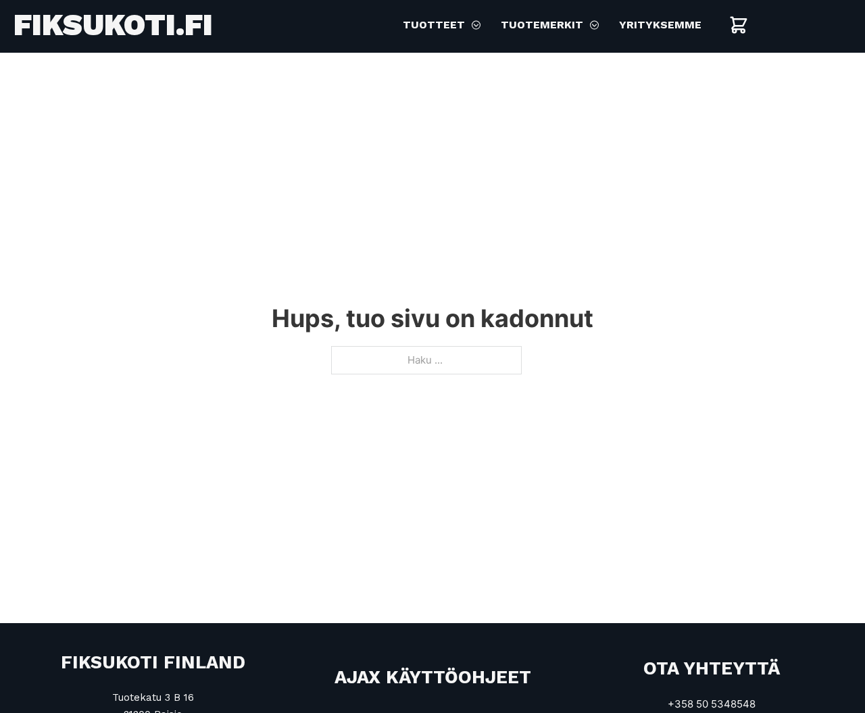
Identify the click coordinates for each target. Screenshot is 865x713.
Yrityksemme (660, 24)
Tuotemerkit (542, 24)
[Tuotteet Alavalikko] (476, 25)
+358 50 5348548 (712, 703)
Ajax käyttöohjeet (433, 677)
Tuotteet (434, 24)
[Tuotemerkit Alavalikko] (594, 25)
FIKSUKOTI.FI (113, 25)
